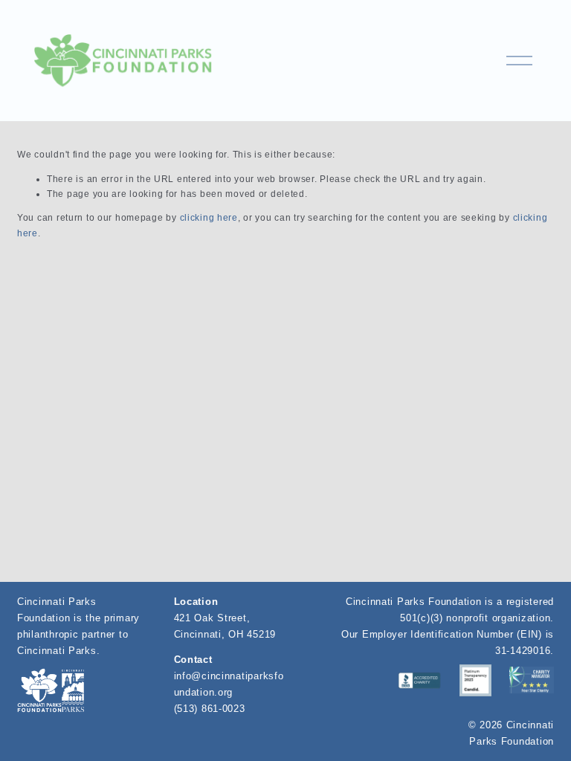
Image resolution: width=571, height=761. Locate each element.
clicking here (209, 218)
